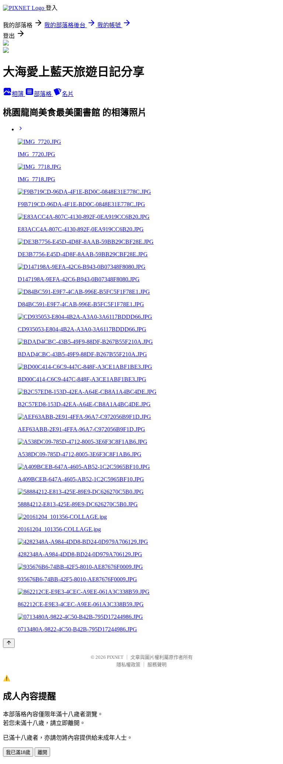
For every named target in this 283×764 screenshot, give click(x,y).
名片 (68, 94)
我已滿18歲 (18, 752)
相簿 (18, 94)
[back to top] (9, 643)
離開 (42, 752)
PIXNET (115, 657)
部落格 (43, 94)
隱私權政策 (128, 664)
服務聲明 (157, 664)
